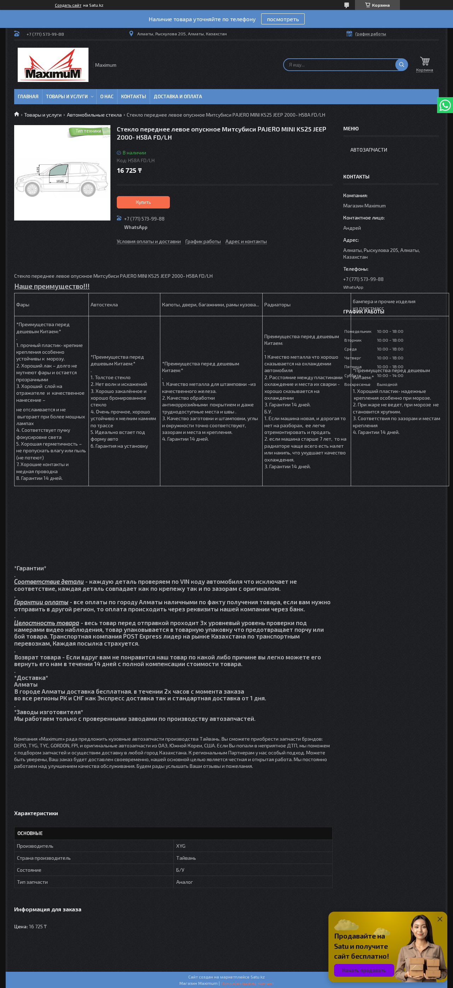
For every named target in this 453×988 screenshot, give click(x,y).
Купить (143, 202)
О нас (107, 96)
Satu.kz (258, 976)
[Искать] (401, 64)
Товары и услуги (67, 96)
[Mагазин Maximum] (53, 65)
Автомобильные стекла (94, 115)
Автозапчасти (368, 150)
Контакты (133, 96)
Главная (28, 96)
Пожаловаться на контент (247, 983)
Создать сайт (68, 4)
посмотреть (283, 19)
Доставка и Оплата (178, 96)
